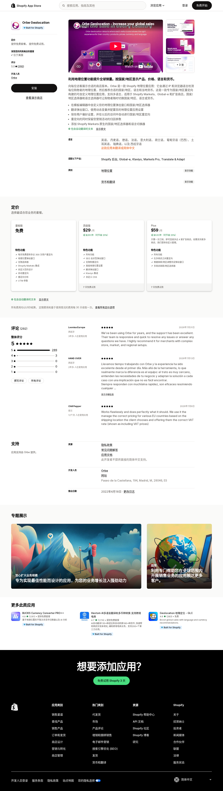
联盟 (176, 748)
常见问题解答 (109, 450)
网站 (104, 475)
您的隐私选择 (86, 780)
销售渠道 (57, 714)
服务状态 (178, 762)
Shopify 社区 (141, 728)
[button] (42, 619)
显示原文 (101, 128)
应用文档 (106, 455)
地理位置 (106, 171)
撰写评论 (19, 380)
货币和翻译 (108, 182)
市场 (95, 721)
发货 (95, 755)
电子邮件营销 (100, 742)
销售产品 (57, 728)
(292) (21, 66)
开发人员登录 (19, 780)
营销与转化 (59, 748)
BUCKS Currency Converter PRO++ (43, 613)
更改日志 (129, 491)
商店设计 (57, 742)
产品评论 (97, 728)
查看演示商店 (34, 98)
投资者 (177, 728)
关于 (176, 714)
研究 (135, 742)
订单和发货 (59, 735)
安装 (34, 88)
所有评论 (36, 380)
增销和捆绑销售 (102, 735)
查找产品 (57, 721)
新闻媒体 (178, 735)
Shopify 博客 (141, 735)
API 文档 (138, 721)
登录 (185, 5)
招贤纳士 (178, 721)
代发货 (96, 714)
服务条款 (37, 780)
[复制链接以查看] (87, 327)
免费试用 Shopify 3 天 (111, 680)
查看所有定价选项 (105, 307)
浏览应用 (156, 5)
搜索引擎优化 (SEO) (105, 748)
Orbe (14, 77)
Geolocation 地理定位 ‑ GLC (176, 613)
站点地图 (68, 780)
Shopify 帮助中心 (144, 714)
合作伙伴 (178, 742)
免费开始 (201, 5)
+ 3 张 (180, 64)
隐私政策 (106, 445)
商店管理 (57, 755)
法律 (176, 755)
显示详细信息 (107, 394)
